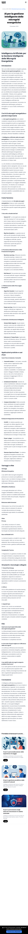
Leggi (5, 760)
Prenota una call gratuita (14, 931)
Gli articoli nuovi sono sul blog (18, 9)
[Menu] (25, 2)
